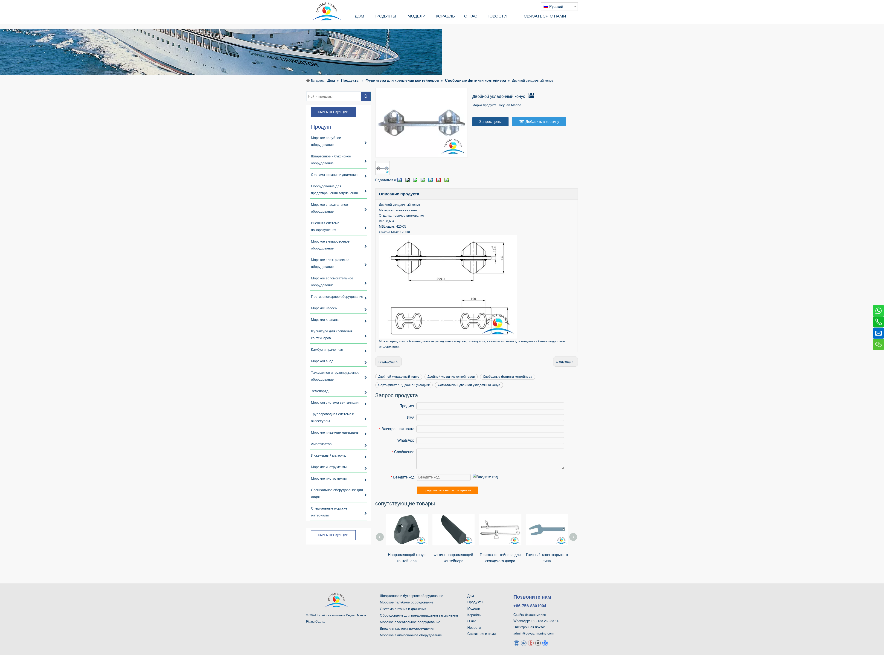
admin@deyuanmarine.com (533, 633)
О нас (472, 621)
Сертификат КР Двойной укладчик (404, 385)
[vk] (523, 643)
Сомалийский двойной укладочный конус (469, 385)
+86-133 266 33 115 (545, 621)
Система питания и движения (403, 609)
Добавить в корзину (542, 122)
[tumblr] (531, 643)
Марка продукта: (484, 105)
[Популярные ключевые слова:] (365, 96)
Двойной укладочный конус (398, 376)
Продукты (475, 602)
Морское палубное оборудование (406, 602)
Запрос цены (490, 122)
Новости (474, 627)
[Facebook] (545, 643)
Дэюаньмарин (535, 615)
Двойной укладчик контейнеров (451, 376)
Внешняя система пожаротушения (407, 628)
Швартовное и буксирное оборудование (411, 596)
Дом (470, 596)
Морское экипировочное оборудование (411, 635)
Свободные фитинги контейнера (507, 376)
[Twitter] (538, 643)
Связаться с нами (481, 634)
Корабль (474, 615)
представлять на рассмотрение (447, 490)
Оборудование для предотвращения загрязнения (419, 615)
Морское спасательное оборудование (410, 622)
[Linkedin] (516, 643)
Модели (473, 608)
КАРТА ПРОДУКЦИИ (333, 112)
